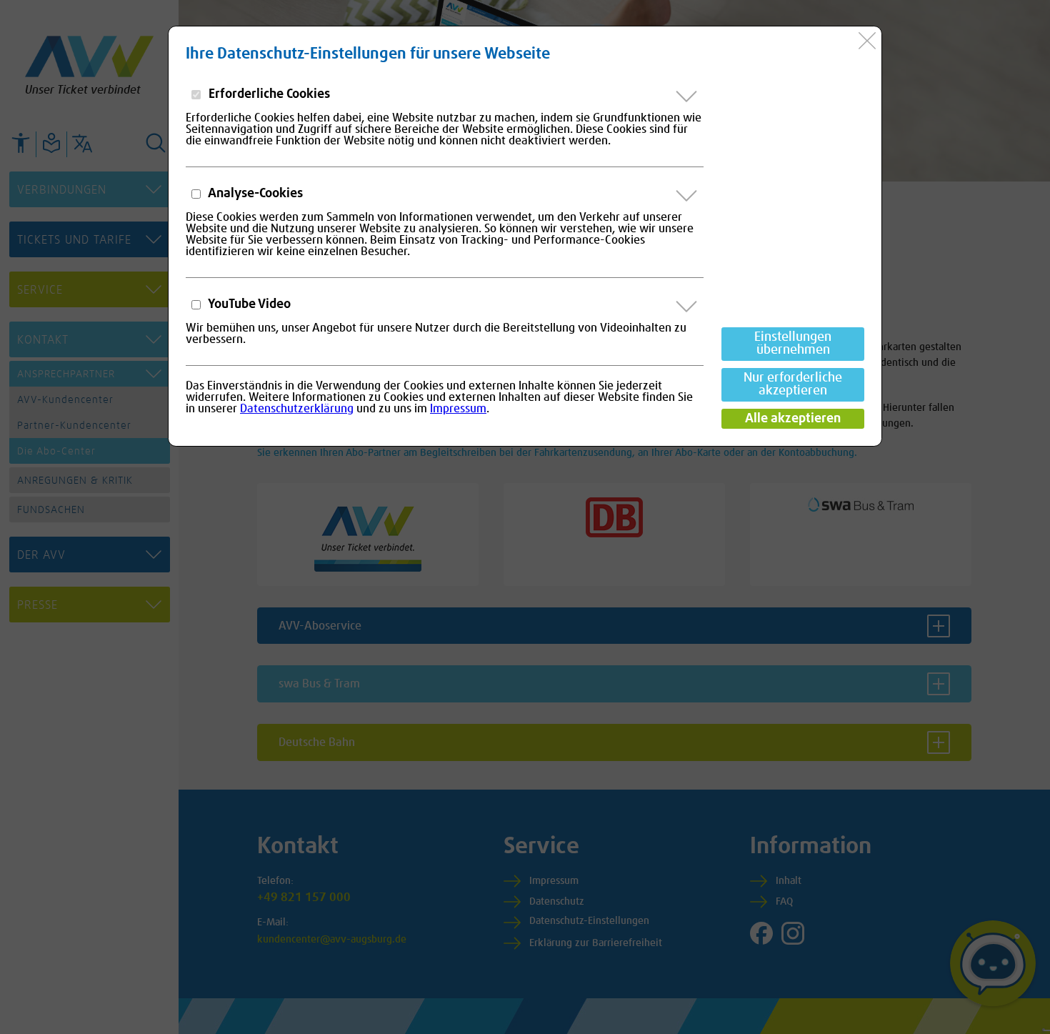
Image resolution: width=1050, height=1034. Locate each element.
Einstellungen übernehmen (792, 344)
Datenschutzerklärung (297, 408)
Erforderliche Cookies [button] (268, 94)
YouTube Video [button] (248, 304)
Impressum (458, 408)
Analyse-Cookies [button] (254, 193)
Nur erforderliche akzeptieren (793, 384)
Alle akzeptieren (793, 418)
